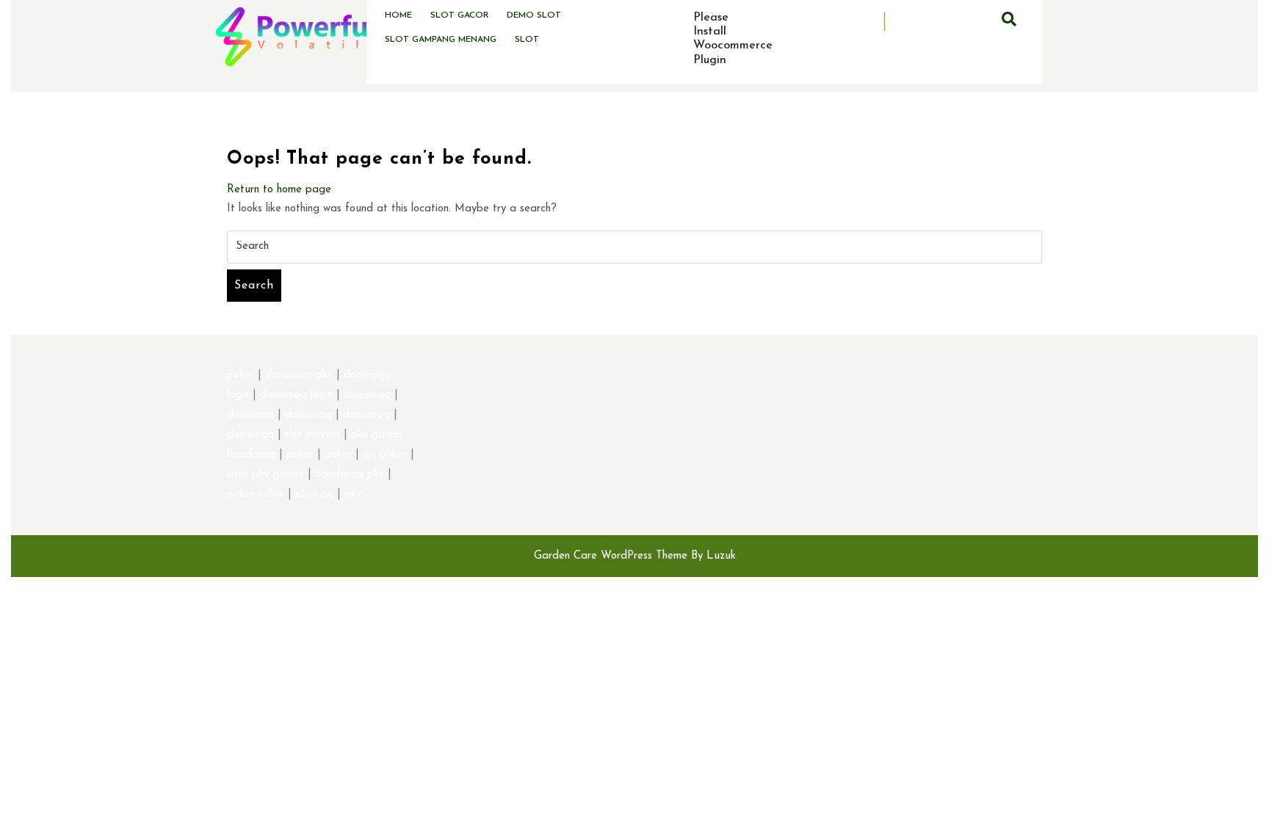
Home (398, 15)
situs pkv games (265, 474)
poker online (255, 494)
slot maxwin (312, 434)
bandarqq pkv (349, 474)
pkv (352, 494)
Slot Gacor (459, 15)
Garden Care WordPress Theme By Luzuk (635, 556)
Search (254, 285)
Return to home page (279, 189)
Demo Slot (534, 15)
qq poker (385, 454)
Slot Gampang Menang (440, 39)
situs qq (314, 494)
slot (527, 39)
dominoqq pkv (299, 375)
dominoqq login (296, 395)
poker (240, 375)
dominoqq (367, 395)
